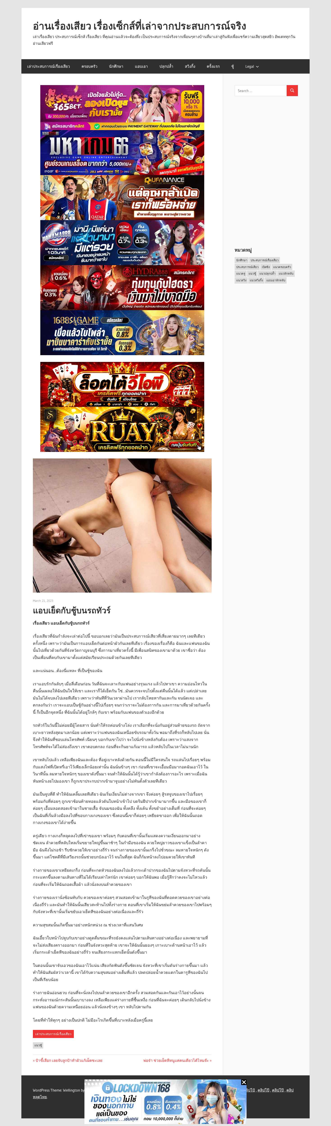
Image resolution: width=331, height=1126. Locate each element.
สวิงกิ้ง (190, 66)
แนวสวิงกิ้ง (256, 280)
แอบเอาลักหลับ (275, 280)
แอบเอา (141, 66)
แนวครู (240, 273)
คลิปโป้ (249, 1090)
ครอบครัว (89, 66)
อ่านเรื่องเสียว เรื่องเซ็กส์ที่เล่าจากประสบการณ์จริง (139, 26)
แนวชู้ (38, 1045)
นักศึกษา (116, 66)
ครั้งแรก (213, 66)
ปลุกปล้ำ (166, 66)
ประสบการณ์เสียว (247, 267)
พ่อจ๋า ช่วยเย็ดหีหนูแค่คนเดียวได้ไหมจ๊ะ (176, 1060)
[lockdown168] (165, 1102)
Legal (249, 66)
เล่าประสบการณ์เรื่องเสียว (48, 66)
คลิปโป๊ (263, 1090)
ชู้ (232, 66)
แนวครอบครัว (282, 267)
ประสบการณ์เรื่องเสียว (265, 260)
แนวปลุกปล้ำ (267, 273)
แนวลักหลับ (286, 273)
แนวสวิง (241, 280)
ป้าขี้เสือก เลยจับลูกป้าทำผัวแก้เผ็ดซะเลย (69, 1060)
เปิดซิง (266, 267)
